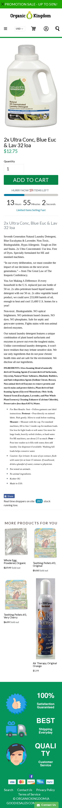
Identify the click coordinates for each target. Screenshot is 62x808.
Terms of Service (29, 794)
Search (8, 790)
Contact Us (24, 790)
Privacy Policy (45, 790)
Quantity (9, 161)
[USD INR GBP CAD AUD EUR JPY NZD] (20, 28)
